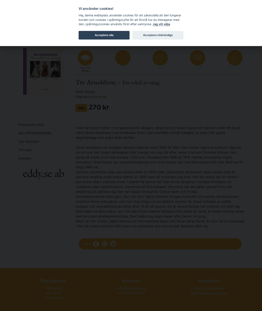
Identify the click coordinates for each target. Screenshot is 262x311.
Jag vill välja (161, 24)
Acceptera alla (104, 35)
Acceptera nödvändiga (158, 35)
